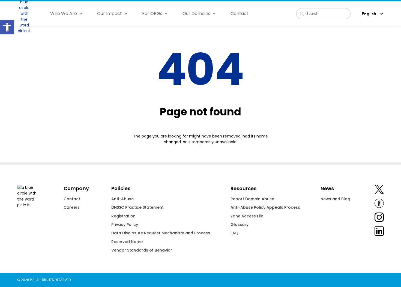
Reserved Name (127, 241)
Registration (123, 216)
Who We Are (63, 13)
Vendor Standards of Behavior (141, 250)
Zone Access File (247, 216)
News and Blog (335, 199)
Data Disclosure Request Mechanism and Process (160, 233)
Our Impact (109, 13)
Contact (240, 13)
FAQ (234, 233)
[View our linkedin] (379, 232)
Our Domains (196, 13)
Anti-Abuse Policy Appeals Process (265, 207)
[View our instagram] (379, 218)
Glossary (240, 224)
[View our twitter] (379, 190)
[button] (7, 27)
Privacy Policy (124, 224)
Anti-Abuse (122, 199)
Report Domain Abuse (252, 199)
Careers (72, 207)
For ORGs (152, 13)
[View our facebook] (379, 204)
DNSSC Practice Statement (137, 207)
